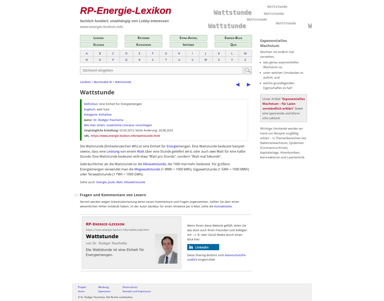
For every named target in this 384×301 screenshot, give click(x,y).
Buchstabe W (103, 82)
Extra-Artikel (188, 38)
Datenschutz (130, 287)
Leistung (113, 151)
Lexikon (98, 38)
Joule (111, 182)
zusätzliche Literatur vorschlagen (129, 125)
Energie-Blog (233, 38)
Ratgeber (143, 38)
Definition (91, 104)
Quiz (233, 44)
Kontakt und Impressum (137, 291)
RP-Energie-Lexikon (125, 10)
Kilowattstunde (154, 164)
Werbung (103, 287)
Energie (172, 146)
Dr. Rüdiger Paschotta (108, 120)
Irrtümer (188, 44)
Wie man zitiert (94, 125)
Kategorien (143, 44)
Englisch (89, 109)
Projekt (82, 287)
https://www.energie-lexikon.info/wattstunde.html (125, 136)
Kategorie (90, 114)
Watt (140, 151)
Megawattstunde (147, 169)
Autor (81, 291)
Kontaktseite (223, 206)
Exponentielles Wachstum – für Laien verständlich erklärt (283, 103)
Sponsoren (104, 291)
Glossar (98, 44)
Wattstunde (123, 82)
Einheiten (105, 114)
